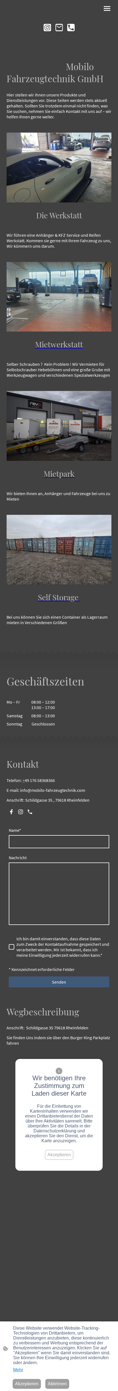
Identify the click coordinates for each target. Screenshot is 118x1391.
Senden (59, 982)
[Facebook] (11, 811)
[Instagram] (47, 27)
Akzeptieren (59, 1154)
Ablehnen (57, 1383)
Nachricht (18, 857)
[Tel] (71, 27)
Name (15, 830)
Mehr (18, 1369)
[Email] (59, 27)
